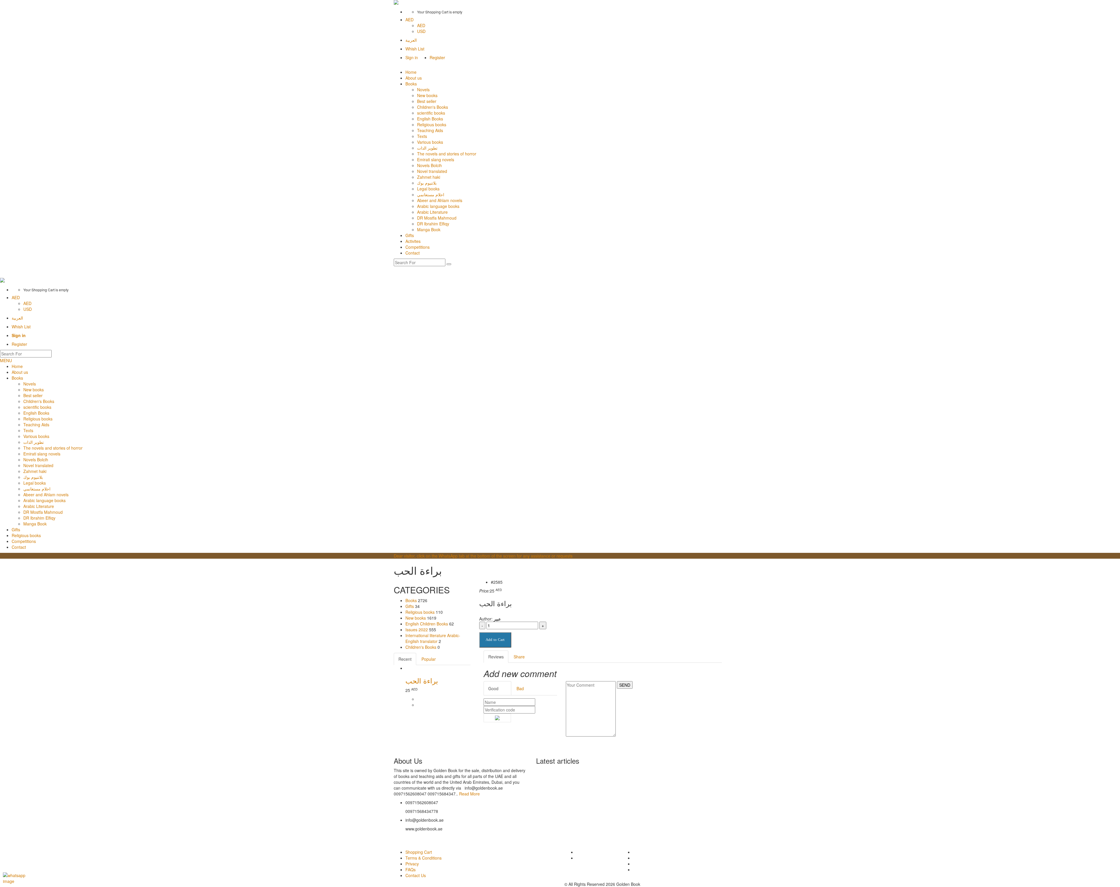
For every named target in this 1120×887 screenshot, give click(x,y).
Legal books (428, 189)
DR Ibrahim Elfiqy (433, 224)
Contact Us (415, 875)
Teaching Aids (430, 130)
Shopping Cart (418, 852)
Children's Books (432, 107)
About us (413, 78)
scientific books (431, 113)
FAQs (410, 869)
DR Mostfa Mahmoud (436, 218)
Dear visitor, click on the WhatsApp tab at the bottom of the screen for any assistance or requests (483, 556)
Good (493, 688)
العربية (411, 40)
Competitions (417, 247)
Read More (469, 794)
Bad (520, 688)
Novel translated (432, 171)
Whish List (414, 49)
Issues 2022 (416, 629)
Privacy (412, 864)
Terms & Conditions (423, 858)
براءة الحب (421, 680)
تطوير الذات (427, 148)
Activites (413, 241)
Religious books (431, 124)
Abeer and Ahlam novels (439, 200)
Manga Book (428, 229)
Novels (423, 89)
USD (421, 31)
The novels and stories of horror (446, 154)
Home (410, 72)
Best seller (426, 101)
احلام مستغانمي (430, 194)
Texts (422, 136)
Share (519, 657)
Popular (428, 659)
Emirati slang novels (435, 159)
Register (437, 57)
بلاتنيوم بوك (427, 183)
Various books (430, 142)
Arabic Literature (432, 212)
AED (409, 19)
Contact (412, 253)
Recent (405, 659)
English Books (430, 119)
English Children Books (426, 624)
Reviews (496, 657)
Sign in (411, 57)
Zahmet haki (428, 177)
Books (411, 84)
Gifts (409, 235)
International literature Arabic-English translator (432, 638)
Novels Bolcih (429, 165)
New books (427, 95)
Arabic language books (438, 206)
